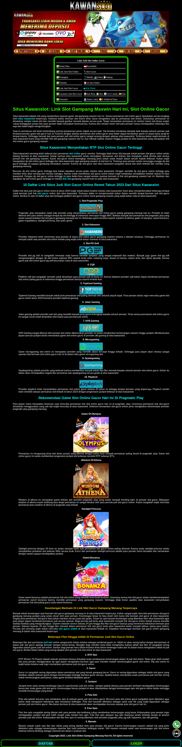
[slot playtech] (91, 384)
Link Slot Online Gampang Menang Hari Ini (89, 736)
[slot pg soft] (91, 250)
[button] (17, 32)
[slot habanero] (91, 232)
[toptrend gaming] (91, 290)
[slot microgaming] (91, 347)
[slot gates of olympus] (91, 208)
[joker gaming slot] (91, 309)
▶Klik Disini (89, 88)
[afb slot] (91, 328)
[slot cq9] (91, 272)
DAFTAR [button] (45, 743)
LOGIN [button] (136, 743)
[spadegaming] (91, 365)
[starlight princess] (91, 529)
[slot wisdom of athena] (91, 481)
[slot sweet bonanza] (91, 578)
